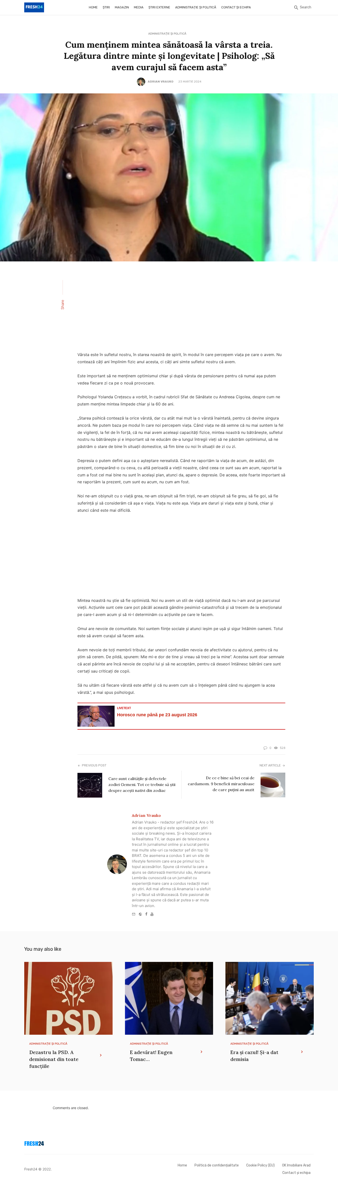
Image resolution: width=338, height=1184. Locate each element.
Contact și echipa (236, 7)
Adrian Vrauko (160, 81)
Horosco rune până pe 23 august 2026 (157, 714)
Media (139, 7)
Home (93, 7)
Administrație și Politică (195, 7)
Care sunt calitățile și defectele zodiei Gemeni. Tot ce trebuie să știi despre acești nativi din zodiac (141, 784)
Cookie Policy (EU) (260, 1165)
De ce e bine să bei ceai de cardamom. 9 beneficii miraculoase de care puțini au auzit (221, 783)
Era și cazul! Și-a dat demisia (254, 1055)
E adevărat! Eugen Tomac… (151, 1055)
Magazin (122, 7)
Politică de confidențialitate (216, 1165)
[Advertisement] (181, 309)
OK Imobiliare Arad (296, 1165)
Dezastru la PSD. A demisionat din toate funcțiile (53, 1059)
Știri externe (159, 7)
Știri (106, 7)
